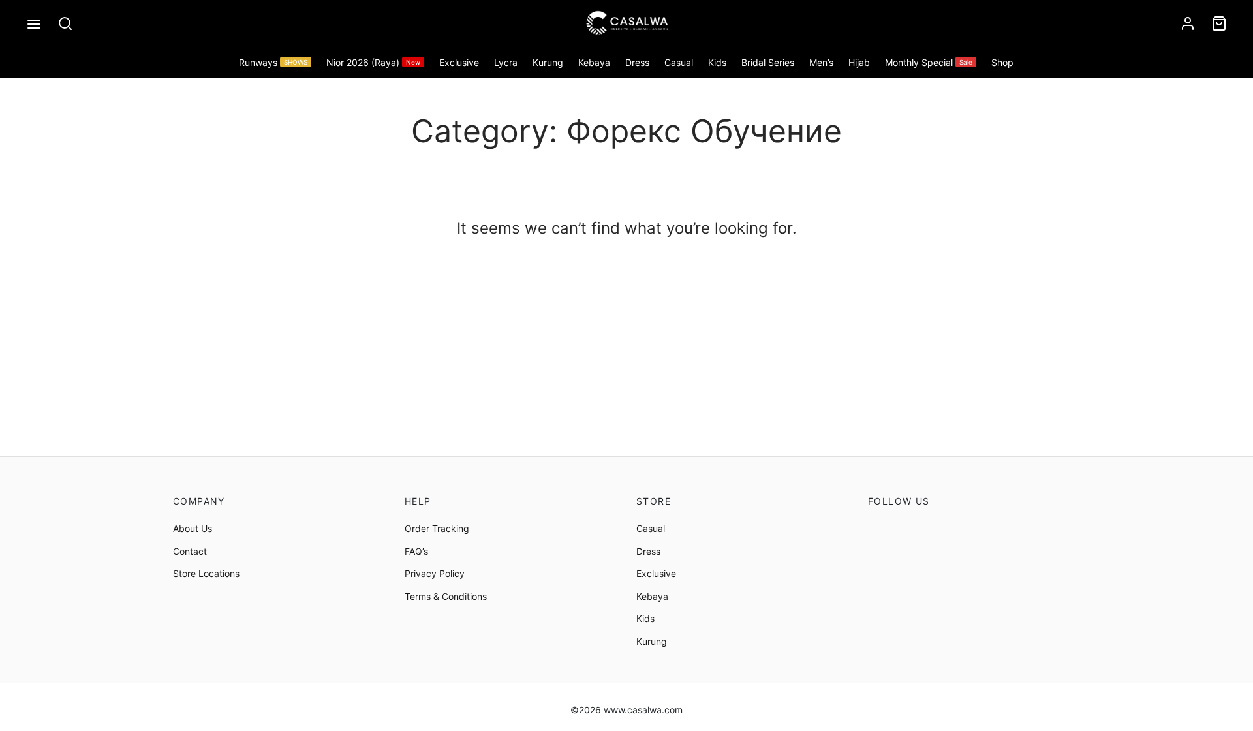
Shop (1002, 62)
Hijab (859, 62)
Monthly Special (928, 62)
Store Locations (206, 573)
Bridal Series (767, 62)
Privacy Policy (435, 573)
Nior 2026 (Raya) (373, 62)
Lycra (506, 62)
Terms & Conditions (446, 596)
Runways (273, 62)
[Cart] (1219, 23)
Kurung (548, 62)
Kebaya (594, 62)
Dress (637, 62)
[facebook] (878, 530)
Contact (190, 551)
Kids (717, 62)
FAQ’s (416, 551)
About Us (192, 528)
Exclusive (459, 62)
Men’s (821, 62)
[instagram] (906, 530)
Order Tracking (437, 528)
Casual (678, 62)
